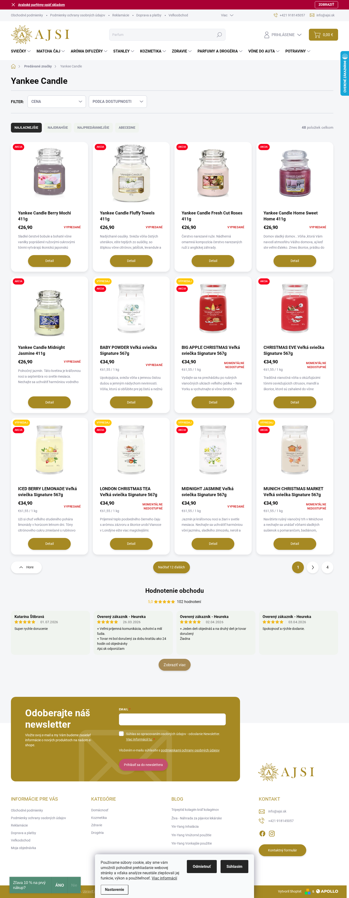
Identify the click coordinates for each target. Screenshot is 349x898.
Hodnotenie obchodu (174, 590)
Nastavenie (114, 889)
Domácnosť (99, 810)
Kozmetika (99, 818)
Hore (29, 567)
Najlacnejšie (26, 127)
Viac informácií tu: (139, 739)
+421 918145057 (281, 821)
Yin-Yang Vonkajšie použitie (191, 843)
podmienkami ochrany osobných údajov (190, 750)
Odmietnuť (202, 866)
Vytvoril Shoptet (290, 891)
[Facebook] (262, 832)
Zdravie (96, 825)
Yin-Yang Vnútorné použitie (191, 835)
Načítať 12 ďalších (171, 567)
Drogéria (97, 833)
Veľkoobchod (178, 15)
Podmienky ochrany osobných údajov (77, 15)
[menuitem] (21, 51)
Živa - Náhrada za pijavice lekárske (196, 818)
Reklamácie (120, 15)
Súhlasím (234, 866)
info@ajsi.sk (277, 811)
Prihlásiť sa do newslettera (143, 765)
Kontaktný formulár (282, 850)
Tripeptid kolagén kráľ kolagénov (195, 810)
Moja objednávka (23, 848)
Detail (49, 261)
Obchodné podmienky (27, 15)
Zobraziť (326, 4)
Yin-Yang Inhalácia (185, 826)
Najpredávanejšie (93, 127)
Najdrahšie (58, 127)
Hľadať (219, 35)
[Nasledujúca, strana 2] (313, 567)
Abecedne (127, 127)
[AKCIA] (49, 175)
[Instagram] (271, 832)
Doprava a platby (148, 15)
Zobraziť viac (175, 665)
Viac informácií (164, 878)
